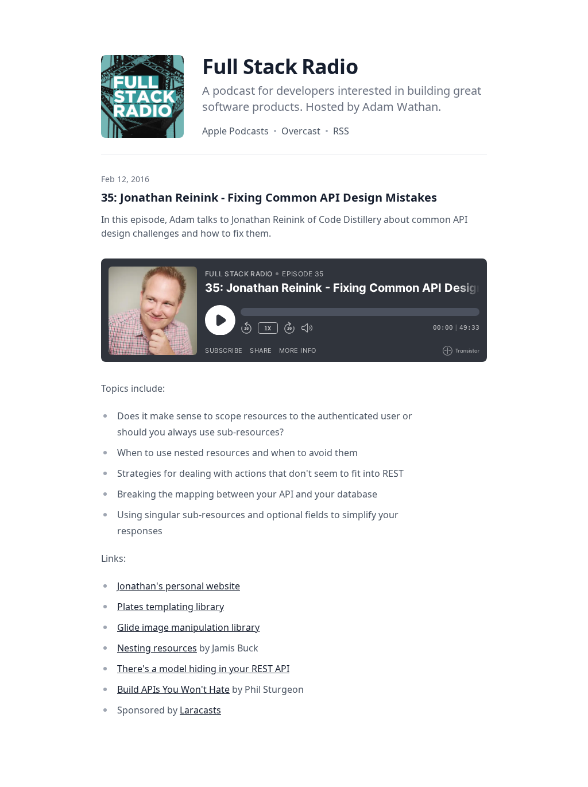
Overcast (300, 131)
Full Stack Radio (280, 66)
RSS (341, 131)
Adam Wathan (400, 106)
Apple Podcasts (235, 131)
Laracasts (200, 710)
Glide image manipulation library (188, 627)
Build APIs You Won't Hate (173, 689)
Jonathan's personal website (178, 586)
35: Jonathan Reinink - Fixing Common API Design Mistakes (269, 197)
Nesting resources (157, 648)
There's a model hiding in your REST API (203, 668)
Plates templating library (170, 606)
